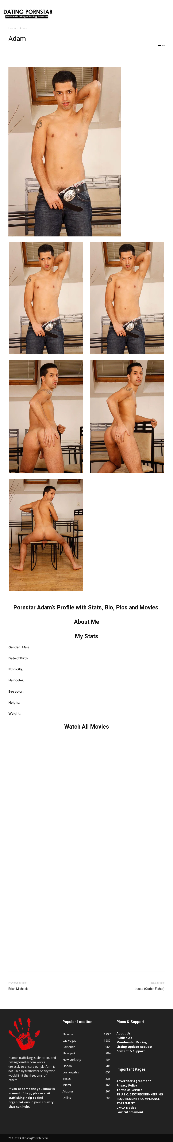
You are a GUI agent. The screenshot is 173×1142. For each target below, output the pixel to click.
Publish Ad (124, 1038)
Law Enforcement (129, 1112)
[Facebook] (12, 55)
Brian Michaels (18, 989)
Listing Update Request (134, 1047)
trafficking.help (20, 1098)
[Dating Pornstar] (28, 14)
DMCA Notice (126, 1108)
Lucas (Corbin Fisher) (150, 989)
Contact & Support (130, 1051)
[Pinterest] (32, 55)
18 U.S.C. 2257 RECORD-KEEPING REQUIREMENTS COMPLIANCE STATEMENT (139, 1098)
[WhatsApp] (42, 55)
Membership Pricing (131, 1042)
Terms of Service (129, 1090)
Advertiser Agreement (133, 1081)
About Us (123, 1033)
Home (12, 28)
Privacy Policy (126, 1085)
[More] (51, 55)
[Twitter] (22, 55)
